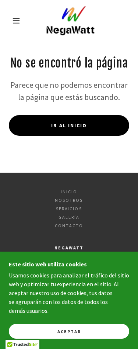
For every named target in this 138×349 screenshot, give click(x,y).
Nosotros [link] (69, 200)
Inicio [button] (69, 191)
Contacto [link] (69, 225)
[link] (70, 20)
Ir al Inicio (69, 125)
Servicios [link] (69, 208)
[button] (16, 20)
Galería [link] (69, 217)
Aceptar (69, 331)
